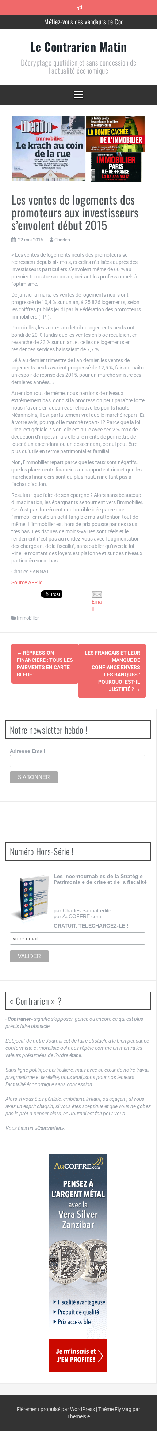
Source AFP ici (27, 582)
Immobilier (28, 618)
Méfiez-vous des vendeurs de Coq (84, 21)
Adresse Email (27, 751)
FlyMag (123, 1409)
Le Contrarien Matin (78, 46)
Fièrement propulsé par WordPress (56, 1409)
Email (97, 605)
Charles (62, 239)
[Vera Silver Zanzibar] (78, 1263)
